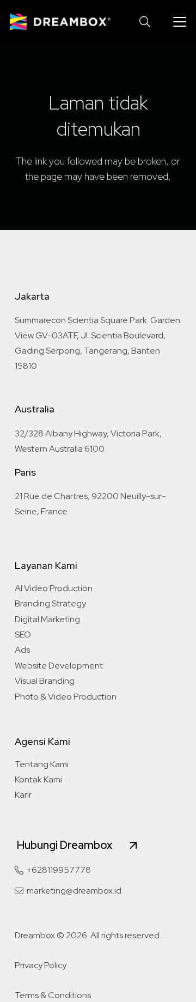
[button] (145, 22)
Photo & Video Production (66, 696)
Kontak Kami (38, 779)
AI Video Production (54, 588)
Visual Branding (45, 681)
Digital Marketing (47, 619)
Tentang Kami (42, 764)
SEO (23, 634)
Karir (23, 794)
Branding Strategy (50, 603)
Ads (22, 649)
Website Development (59, 665)
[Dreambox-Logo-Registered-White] (60, 22)
